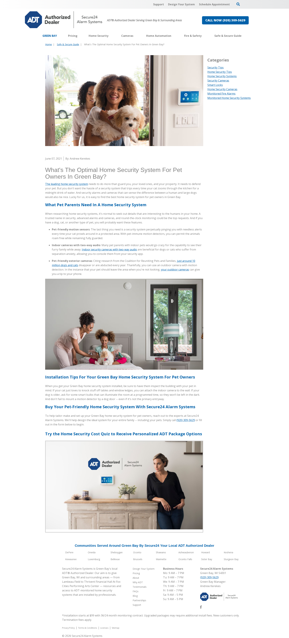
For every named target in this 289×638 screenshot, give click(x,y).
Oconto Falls (185, 559)
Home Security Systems (222, 76)
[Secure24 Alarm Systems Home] (63, 19)
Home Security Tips (219, 72)
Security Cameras (218, 80)
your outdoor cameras (175, 269)
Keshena (228, 552)
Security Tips (215, 67)
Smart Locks (215, 85)
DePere (69, 552)
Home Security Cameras (222, 89)
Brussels (137, 559)
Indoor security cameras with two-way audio (109, 249)
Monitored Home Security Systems (229, 98)
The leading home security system (66, 184)
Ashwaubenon (186, 552)
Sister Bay (206, 559)
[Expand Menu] (110, 36)
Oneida (91, 552)
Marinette (161, 559)
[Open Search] (238, 4)
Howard (205, 552)
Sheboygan (117, 552)
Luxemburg (94, 559)
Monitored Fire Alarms (221, 93)
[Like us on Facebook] (201, 608)
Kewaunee (71, 559)
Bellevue (115, 559)
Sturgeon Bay (231, 559)
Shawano (161, 552)
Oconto (137, 552)
